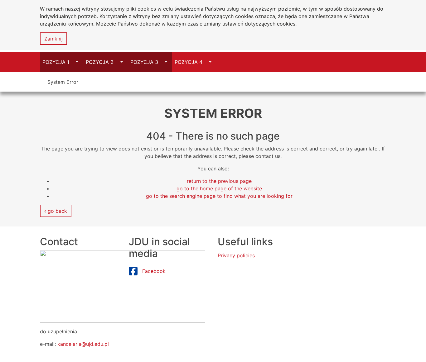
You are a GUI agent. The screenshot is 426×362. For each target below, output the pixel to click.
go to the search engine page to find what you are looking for (219, 196)
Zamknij (53, 39)
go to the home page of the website (219, 188)
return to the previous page (219, 181)
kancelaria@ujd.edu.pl (83, 344)
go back (56, 211)
